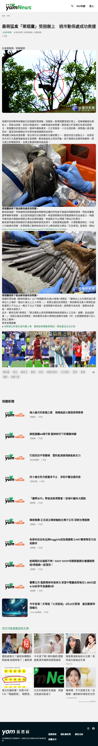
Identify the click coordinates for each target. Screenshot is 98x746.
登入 (91, 6)
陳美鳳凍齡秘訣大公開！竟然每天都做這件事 (80, 658)
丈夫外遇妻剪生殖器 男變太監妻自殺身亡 (48, 692)
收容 (41, 372)
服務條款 (52, 734)
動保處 (6, 372)
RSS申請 (81, 6)
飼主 (15, 372)
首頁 (3, 16)
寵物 (5, 376)
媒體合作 (52, 739)
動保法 (24, 372)
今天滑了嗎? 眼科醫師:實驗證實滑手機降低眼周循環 (48, 658)
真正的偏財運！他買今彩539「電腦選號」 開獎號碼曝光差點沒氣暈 (17, 692)
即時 (8, 16)
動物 (33, 372)
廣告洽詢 (79, 734)
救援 (83, 372)
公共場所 (65, 372)
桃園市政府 (52, 372)
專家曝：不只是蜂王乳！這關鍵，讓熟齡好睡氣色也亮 (80, 692)
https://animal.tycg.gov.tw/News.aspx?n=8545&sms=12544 (33, 229)
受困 (75, 372)
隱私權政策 (66, 734)
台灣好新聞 (7, 32)
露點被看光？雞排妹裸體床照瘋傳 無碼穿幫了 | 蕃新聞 (17, 658)
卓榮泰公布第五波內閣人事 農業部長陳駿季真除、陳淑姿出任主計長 (39, 326)
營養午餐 (15, 376)
